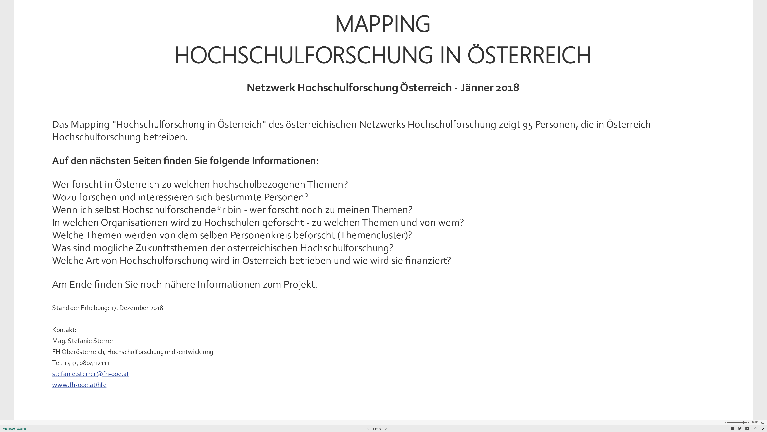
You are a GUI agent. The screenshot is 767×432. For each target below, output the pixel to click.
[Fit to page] (761, 422)
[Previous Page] (368, 429)
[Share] (755, 429)
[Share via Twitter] (739, 429)
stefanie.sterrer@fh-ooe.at (90, 374)
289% (755, 422)
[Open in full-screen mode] (763, 429)
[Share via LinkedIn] (747, 429)
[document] (383, 51)
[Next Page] (385, 429)
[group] (383, 49)
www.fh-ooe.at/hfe (79, 385)
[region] (383, 210)
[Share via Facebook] (732, 429)
